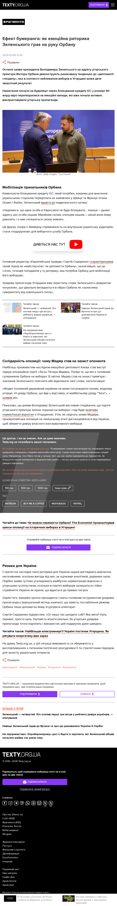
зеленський (28, 667)
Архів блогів (9, 881)
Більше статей (12, 708)
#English (7, 834)
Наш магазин (9, 873)
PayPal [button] (77, 503)
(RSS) (12, 818)
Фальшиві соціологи (13, 849)
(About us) (17, 814)
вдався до (48, 202)
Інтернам (7, 861)
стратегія (55, 667)
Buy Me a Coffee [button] (33, 503)
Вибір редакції (10, 830)
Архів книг (8, 885)
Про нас (6, 814)
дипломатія (10, 667)
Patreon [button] (10, 503)
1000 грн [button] (43, 488)
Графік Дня (8, 877)
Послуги (7, 845)
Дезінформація (10, 853)
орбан (42, 667)
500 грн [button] (25, 488)
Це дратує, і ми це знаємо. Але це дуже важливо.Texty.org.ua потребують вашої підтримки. (34, 440)
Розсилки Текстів (11, 826)
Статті (5, 818)
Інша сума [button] (61, 488)
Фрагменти (8, 822)
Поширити (13, 62)
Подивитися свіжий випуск (35, 789)
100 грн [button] (9, 488)
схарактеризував (101, 262)
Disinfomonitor (10, 857)
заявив (7, 398)
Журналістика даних (13, 841)
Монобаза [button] (59, 503)
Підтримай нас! (10, 869)
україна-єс (70, 667)
